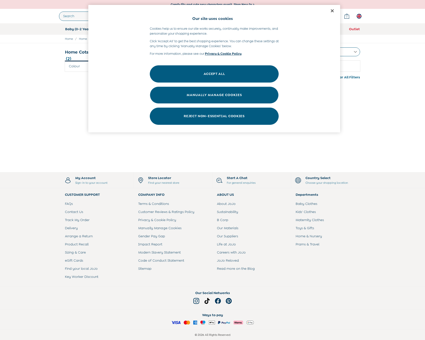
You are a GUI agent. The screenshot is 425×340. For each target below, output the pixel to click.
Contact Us (74, 212)
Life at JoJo (226, 244)
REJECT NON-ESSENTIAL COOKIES (214, 116)
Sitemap (145, 268)
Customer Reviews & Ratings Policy (166, 212)
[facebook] (217, 301)
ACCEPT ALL (214, 73)
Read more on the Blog (236, 268)
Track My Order (77, 220)
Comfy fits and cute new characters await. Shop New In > (212, 4)
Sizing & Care (75, 252)
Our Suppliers (227, 236)
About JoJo (226, 203)
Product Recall (77, 244)
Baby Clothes (306, 203)
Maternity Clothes (310, 220)
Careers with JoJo (231, 252)
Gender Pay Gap (151, 236)
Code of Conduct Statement (161, 260)
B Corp (222, 220)
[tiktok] (207, 301)
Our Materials (227, 228)
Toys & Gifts (305, 228)
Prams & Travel (307, 244)
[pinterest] (228, 301)
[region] (214, 68)
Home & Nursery (309, 236)
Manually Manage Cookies (160, 228)
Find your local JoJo (81, 268)
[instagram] (196, 301)
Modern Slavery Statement (159, 252)
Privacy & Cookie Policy (157, 220)
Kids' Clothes (306, 212)
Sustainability (227, 212)
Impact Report (150, 244)
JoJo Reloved (228, 260)
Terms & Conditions (153, 203)
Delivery (71, 228)
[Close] (332, 10)
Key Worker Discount (81, 276)
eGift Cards (74, 260)
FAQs (69, 203)
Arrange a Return (79, 236)
